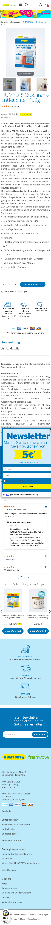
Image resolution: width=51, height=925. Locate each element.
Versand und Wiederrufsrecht (16, 892)
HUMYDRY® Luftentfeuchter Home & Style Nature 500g (38, 616)
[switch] (5, 921)
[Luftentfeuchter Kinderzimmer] (41, 84)
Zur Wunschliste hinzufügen (15, 292)
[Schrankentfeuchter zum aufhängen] (25, 84)
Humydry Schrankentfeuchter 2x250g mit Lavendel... (13, 616)
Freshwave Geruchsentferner (16, 824)
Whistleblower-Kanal (12, 902)
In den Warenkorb (33, 284)
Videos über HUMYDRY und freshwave (21, 863)
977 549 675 (8, 796)
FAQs (4, 883)
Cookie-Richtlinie (18, 919)
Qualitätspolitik (33, 919)
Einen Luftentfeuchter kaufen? (17, 854)
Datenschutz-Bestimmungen (15, 914)
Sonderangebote (10, 833)
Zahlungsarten (9, 888)
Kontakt (6, 897)
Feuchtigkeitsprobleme (13, 849)
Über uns (6, 878)
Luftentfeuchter (10, 819)
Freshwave (7, 858)
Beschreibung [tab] (10, 342)
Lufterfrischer (9, 829)
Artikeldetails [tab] (10, 348)
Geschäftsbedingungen (38, 914)
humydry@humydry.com (14, 799)
